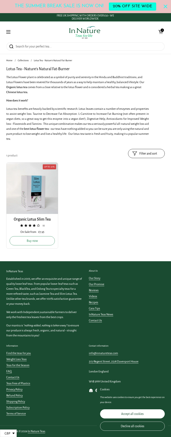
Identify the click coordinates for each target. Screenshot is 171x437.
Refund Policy (14, 395)
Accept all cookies (132, 414)
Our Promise (96, 284)
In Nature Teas (36, 431)
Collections (23, 60)
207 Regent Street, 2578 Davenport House (113, 361)
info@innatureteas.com (103, 353)
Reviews (94, 290)
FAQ (9, 371)
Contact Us (95, 320)
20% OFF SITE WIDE (132, 6)
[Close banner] (165, 6)
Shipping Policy (15, 401)
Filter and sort (148, 153)
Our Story (94, 278)
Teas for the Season (17, 365)
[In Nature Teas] (84, 32)
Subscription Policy (18, 407)
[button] (160, 32)
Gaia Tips (94, 308)
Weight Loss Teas (16, 359)
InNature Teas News (101, 314)
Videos (93, 296)
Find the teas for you (18, 353)
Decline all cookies (132, 426)
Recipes (93, 302)
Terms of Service (16, 413)
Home (9, 60)
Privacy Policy (14, 389)
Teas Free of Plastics (18, 383)
